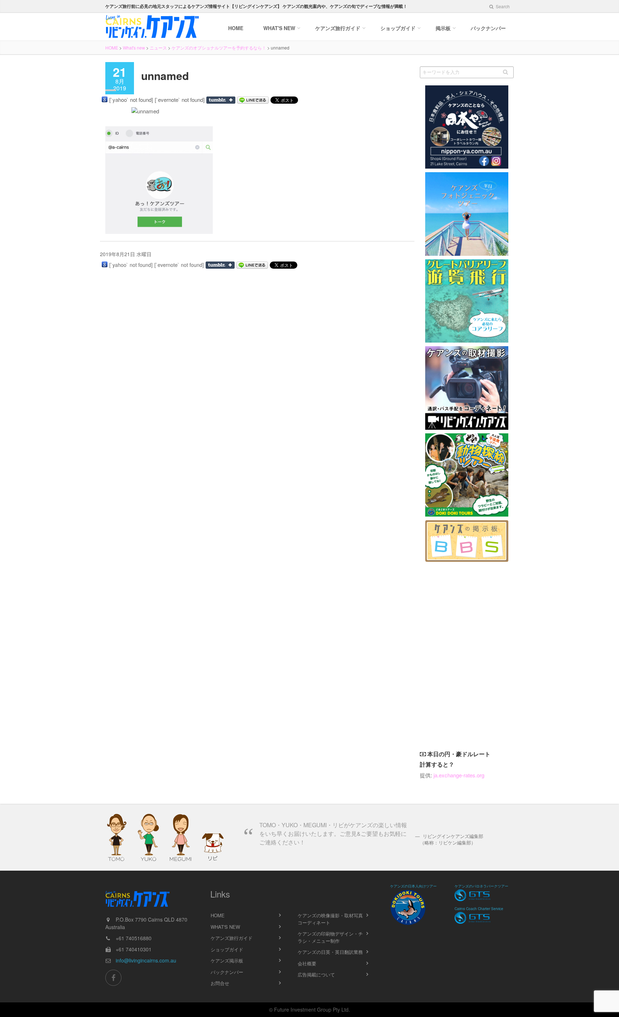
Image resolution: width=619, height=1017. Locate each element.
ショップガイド (398, 28)
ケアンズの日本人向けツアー (413, 886)
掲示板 (443, 28)
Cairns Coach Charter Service (479, 908)
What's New (279, 28)
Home (235, 28)
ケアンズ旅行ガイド (232, 937)
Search (502, 6)
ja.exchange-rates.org (458, 775)
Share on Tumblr (220, 100)
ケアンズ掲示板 (227, 960)
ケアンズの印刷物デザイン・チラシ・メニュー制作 (330, 937)
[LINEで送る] (253, 100)
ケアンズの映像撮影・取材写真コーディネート (330, 919)
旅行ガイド (337, 28)
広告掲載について (316, 974)
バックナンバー (488, 28)
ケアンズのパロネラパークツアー (481, 886)
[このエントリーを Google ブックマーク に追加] (104, 99)
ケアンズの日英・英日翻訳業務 (330, 951)
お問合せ (220, 983)
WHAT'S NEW (225, 926)
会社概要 (307, 963)
